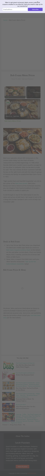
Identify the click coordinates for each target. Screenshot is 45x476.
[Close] (40, 2)
